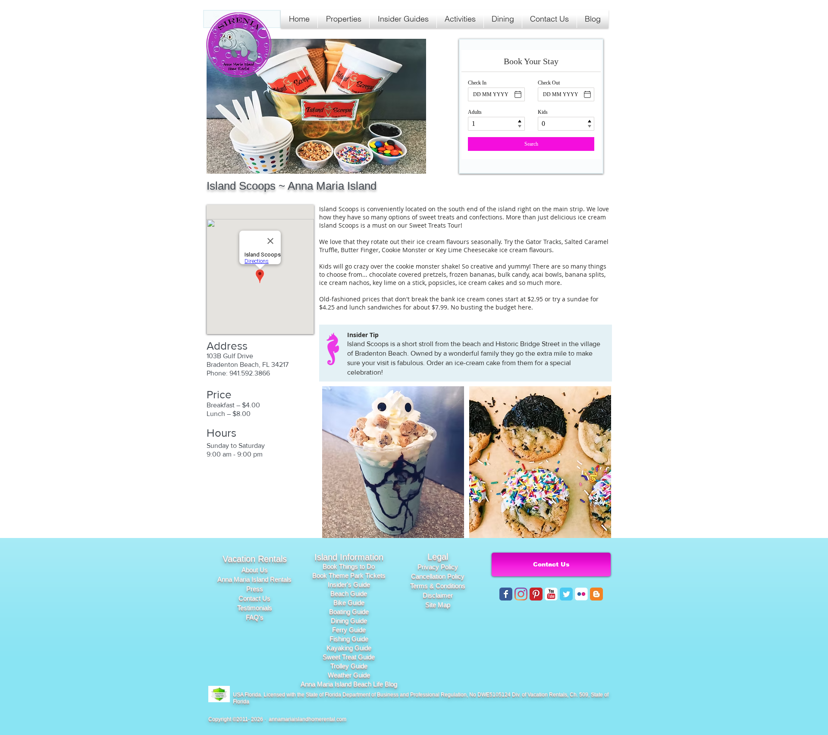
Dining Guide (349, 620)
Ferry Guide (349, 629)
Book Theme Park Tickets (349, 575)
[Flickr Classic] (581, 594)
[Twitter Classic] (566, 594)
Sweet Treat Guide (349, 656)
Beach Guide (348, 593)
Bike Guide (348, 602)
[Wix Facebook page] (505, 594)
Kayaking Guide (348, 647)
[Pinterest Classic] (536, 594)
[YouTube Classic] (551, 594)
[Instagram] (520, 594)
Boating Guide (349, 611)
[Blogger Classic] (596, 594)
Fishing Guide (348, 638)
